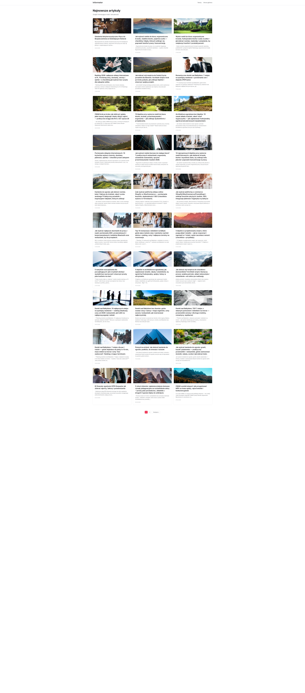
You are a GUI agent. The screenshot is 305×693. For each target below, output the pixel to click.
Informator (98, 2)
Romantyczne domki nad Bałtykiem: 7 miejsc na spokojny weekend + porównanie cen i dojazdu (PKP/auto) (193, 77)
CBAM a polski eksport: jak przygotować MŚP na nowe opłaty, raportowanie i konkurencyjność (191, 388)
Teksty (199, 2)
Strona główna (207, 2)
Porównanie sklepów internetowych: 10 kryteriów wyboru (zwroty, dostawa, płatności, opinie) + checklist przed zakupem (112, 155)
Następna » (156, 412)
